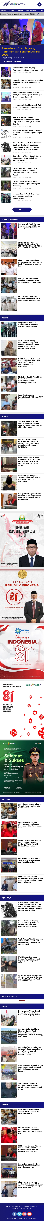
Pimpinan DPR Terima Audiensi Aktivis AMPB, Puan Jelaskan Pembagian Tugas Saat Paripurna (30, 879)
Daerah (20, 10)
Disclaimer (15, 1208)
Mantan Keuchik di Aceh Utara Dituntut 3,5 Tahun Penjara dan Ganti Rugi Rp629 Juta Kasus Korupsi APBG (29, 461)
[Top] (40, 1218)
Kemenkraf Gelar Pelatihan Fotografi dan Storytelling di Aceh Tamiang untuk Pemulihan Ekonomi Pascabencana (30, 1051)
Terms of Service (26, 1208)
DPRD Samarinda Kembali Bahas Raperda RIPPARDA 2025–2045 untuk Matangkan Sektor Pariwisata (29, 362)
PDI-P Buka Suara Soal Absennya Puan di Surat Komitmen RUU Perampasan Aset (30, 825)
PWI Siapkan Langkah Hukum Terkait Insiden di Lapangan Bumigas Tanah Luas (29, 960)
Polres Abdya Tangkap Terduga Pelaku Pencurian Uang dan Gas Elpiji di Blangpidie (29, 478)
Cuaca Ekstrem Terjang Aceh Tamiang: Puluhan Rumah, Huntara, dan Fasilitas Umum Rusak (28, 923)
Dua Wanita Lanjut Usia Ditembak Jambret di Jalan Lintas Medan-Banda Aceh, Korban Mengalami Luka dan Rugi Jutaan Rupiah (30, 906)
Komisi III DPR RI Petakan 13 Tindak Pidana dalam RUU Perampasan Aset (20, 51)
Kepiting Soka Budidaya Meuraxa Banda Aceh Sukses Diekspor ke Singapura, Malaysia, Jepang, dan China (30, 1033)
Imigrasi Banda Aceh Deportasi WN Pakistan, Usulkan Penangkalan (28, 324)
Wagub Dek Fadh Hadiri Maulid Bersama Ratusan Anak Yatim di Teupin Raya (29, 280)
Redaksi (7, 1206)
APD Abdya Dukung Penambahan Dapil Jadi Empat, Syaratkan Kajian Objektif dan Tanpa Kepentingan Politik (28, 344)
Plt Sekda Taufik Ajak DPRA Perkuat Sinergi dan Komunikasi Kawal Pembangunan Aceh (30, 380)
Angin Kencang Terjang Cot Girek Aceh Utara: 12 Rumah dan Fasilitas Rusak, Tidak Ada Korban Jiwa (30, 978)
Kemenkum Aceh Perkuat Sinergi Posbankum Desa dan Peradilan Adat (29, 860)
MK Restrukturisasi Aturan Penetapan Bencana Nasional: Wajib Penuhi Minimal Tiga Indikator (29, 843)
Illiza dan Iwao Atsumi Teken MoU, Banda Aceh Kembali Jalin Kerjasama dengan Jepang (30, 1068)
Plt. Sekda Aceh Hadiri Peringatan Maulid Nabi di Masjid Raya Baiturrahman (29, 298)
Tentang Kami (16, 1206)
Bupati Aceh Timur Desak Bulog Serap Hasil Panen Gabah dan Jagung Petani (29, 1013)
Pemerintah (31, 10)
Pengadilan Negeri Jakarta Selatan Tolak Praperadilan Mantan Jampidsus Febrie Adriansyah (29, 496)
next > (22, 209)
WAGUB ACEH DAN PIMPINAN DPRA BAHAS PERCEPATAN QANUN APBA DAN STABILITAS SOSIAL (30, 245)
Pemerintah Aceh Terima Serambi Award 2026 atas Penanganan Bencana (29, 226)
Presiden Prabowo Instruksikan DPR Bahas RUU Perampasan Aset (30, 397)
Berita (11, 10)
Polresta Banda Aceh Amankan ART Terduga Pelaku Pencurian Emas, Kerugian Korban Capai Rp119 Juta (28, 443)
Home (3, 10)
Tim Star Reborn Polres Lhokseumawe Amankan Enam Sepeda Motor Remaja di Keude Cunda (30, 424)
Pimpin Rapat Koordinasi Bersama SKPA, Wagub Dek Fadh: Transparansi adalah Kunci (30, 263)
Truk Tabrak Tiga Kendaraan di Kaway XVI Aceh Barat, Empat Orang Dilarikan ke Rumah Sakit (30, 942)
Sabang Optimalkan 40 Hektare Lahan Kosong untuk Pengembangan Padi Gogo (30, 1086)
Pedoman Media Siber (30, 1206)
